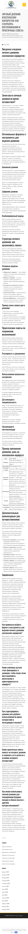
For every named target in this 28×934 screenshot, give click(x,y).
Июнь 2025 (5, 892)
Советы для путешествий (8, 858)
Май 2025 (4, 895)
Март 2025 (5, 901)
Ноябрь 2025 (5, 878)
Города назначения (7, 846)
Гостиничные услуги (7, 849)
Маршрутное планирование (9, 852)
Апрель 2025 (5, 898)
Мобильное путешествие (8, 855)
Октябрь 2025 (5, 880)
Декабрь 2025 (5, 875)
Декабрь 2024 (6, 909)
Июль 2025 (5, 889)
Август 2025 (5, 886)
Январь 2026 (5, 872)
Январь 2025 (5, 906)
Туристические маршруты (8, 864)
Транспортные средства (8, 861)
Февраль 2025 (5, 903)
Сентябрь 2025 (6, 883)
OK (16, 932)
